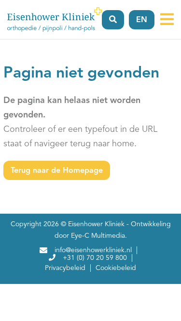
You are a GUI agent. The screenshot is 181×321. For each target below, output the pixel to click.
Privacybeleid (65, 268)
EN (141, 20)
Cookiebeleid (116, 268)
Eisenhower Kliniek (96, 224)
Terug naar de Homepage (57, 171)
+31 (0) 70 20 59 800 (95, 258)
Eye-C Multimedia (98, 235)
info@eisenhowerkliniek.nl (93, 250)
